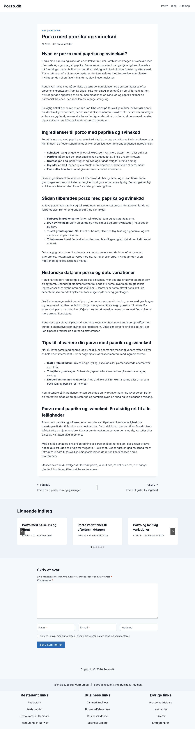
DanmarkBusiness (97, 702)
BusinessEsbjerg (97, 722)
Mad (44, 31)
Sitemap (185, 5)
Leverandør (161, 709)
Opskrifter (54, 31)
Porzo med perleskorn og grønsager (59, 488)
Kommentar (45, 580)
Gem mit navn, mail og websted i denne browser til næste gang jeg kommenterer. (85, 636)
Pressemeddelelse (160, 702)
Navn (42, 627)
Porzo (164, 5)
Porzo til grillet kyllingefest (142, 488)
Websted (127, 627)
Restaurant (34, 702)
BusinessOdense (97, 716)
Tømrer (160, 716)
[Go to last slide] (22, 531)
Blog (174, 5)
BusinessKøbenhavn (97, 709)
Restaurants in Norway (34, 722)
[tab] (91, 547)
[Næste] (172, 531)
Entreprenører (160, 722)
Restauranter (34, 709)
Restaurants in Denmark (34, 716)
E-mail (85, 627)
